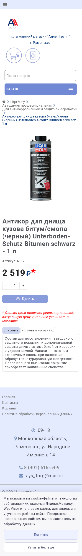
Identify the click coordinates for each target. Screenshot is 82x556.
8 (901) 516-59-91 (43, 467)
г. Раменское (40, 39)
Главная (8, 397)
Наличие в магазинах (38, 330)
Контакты (10, 402)
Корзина (9, 408)
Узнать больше (41, 547)
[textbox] (40, 75)
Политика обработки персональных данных (37, 414)
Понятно (41, 535)
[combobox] (40, 75)
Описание (11, 330)
